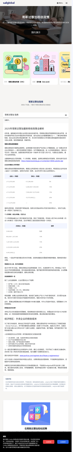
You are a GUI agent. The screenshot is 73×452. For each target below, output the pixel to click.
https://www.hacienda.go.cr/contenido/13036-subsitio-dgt (42, 161)
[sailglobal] (8, 3)
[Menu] (67, 3)
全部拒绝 (48, 442)
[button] (36, 115)
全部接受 (63, 442)
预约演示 (35, 32)
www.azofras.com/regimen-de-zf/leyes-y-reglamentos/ (39, 356)
